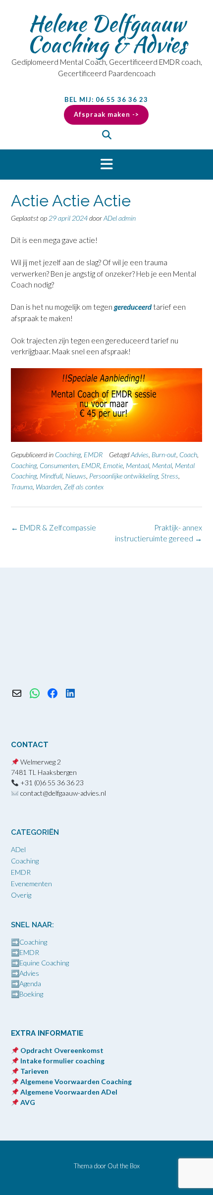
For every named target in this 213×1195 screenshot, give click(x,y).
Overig (21, 895)
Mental (162, 465)
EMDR (93, 454)
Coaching (68, 454)
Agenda (30, 983)
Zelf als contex (84, 486)
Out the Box (123, 1166)
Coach (188, 454)
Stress (169, 476)
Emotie (113, 465)
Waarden (48, 486)
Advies (140, 454)
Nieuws (75, 476)
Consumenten (59, 465)
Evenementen (31, 883)
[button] (106, 164)
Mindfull (51, 476)
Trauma (22, 486)
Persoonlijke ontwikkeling (123, 476)
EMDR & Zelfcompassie (53, 527)
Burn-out (164, 454)
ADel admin (120, 218)
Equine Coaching (44, 962)
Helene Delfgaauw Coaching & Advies (106, 33)
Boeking (31, 994)
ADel (18, 849)
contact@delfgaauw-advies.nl (63, 793)
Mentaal (137, 465)
